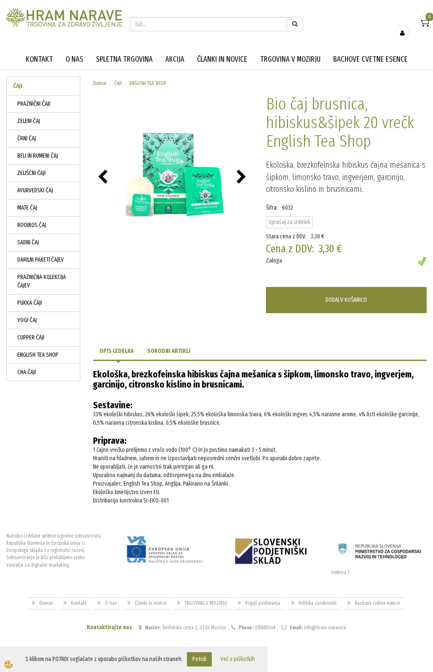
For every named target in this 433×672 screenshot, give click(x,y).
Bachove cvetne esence (370, 59)
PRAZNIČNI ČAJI (33, 103)
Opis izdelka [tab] (116, 351)
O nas (74, 59)
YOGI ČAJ (27, 320)
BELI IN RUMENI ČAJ (37, 155)
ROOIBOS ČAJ (31, 225)
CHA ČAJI (26, 372)
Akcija (174, 59)
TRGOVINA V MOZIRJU (290, 59)
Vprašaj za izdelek (289, 222)
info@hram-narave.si (325, 628)
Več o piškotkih (237, 659)
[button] (242, 177)
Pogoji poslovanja (262, 603)
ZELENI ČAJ (28, 121)
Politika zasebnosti (318, 603)
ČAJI (118, 83)
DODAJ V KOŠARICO (346, 299)
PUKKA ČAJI (29, 302)
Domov (100, 83)
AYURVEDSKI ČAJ (35, 190)
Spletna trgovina (124, 59)
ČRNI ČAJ (26, 138)
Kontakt (39, 59)
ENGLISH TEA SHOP (37, 354)
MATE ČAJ (27, 207)
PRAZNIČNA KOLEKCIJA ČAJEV (41, 281)
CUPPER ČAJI (30, 337)
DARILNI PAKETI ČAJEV (40, 259)
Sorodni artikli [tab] (168, 351)
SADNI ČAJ (28, 242)
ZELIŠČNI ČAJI (31, 173)
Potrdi (199, 659)
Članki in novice (222, 59)
